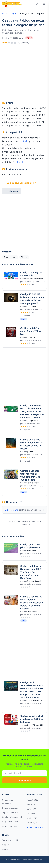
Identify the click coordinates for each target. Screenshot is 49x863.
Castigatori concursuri (12, 817)
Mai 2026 (31, 813)
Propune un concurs (11, 821)
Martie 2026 (32, 822)
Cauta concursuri (9, 826)
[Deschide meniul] (44, 4)
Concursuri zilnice (10, 808)
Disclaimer (6, 844)
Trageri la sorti (13, 13)
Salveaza (13, 191)
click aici (24, 141)
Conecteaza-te (11, 510)
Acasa (5, 13)
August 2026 (32, 800)
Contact (5, 849)
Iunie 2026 (31, 809)
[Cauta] (37, 4)
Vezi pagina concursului (19, 182)
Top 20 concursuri (10, 812)
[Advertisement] (24, 73)
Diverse (24, 257)
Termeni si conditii (10, 840)
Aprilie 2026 (32, 818)
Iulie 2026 (31, 804)
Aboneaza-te (25, 780)
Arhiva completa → (35, 827)
